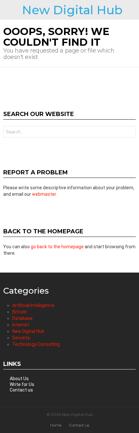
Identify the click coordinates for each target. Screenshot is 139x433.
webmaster (44, 194)
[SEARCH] (133, 10)
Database (22, 318)
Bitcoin (19, 311)
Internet (20, 324)
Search (129, 132)
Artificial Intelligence (33, 305)
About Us (19, 378)
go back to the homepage (57, 246)
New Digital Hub (72, 10)
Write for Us (22, 384)
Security (21, 337)
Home (55, 425)
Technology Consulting (36, 344)
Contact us (21, 389)
